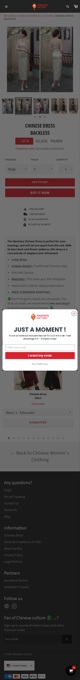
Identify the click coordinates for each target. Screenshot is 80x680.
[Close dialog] (74, 313)
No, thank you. (40, 364)
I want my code (40, 355)
